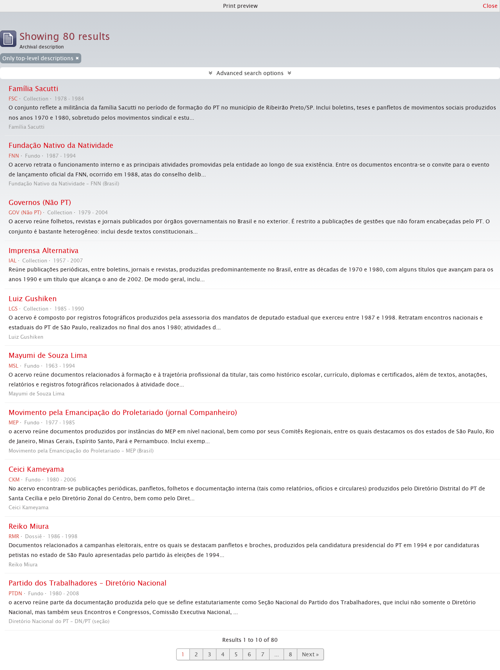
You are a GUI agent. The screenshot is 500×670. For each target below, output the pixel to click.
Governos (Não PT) (40, 203)
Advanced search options (250, 73)
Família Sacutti (33, 89)
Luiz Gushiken (33, 299)
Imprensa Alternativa (44, 251)
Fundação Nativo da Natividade (61, 145)
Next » (310, 654)
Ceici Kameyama (36, 469)
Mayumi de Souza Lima (48, 355)
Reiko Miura (29, 526)
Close (490, 6)
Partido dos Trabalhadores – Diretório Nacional (87, 583)
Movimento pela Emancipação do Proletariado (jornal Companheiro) (123, 413)
